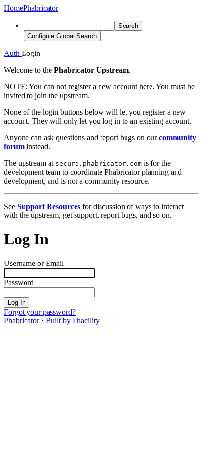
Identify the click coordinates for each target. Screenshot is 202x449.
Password (19, 282)
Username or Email (34, 263)
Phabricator (21, 321)
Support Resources (48, 206)
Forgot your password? (40, 312)
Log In (16, 302)
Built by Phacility (73, 321)
